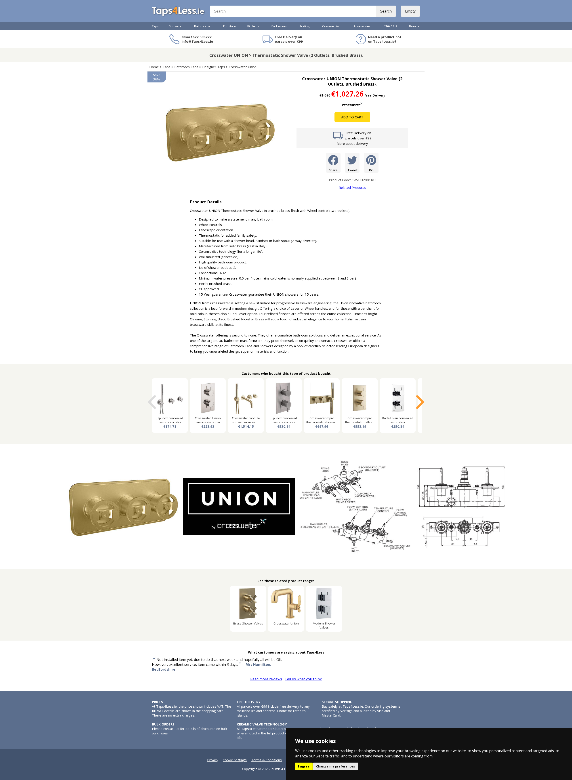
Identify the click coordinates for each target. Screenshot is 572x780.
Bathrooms (202, 26)
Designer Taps (213, 67)
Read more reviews (266, 679)
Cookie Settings (235, 760)
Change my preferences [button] (335, 766)
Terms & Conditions (266, 760)
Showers (175, 26)
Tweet (352, 170)
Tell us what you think (303, 679)
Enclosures (279, 26)
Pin (371, 170)
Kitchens (253, 26)
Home (154, 67)
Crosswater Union (243, 67)
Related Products (352, 187)
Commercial (330, 26)
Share (333, 170)
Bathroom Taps (186, 67)
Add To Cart (352, 117)
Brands (414, 26)
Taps (155, 26)
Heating (304, 26)
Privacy (212, 760)
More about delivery (352, 143)
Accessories (362, 26)
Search (386, 11)
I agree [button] (303, 766)
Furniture (229, 26)
